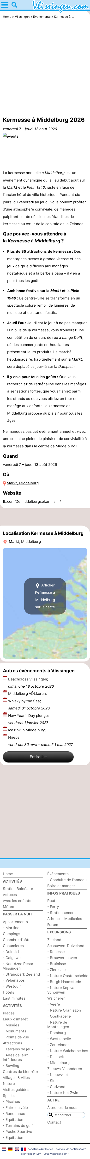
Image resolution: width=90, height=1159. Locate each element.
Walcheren (56, 998)
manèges (67, 209)
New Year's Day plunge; (28, 719)
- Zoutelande (58, 1044)
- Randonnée (14, 1113)
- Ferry (53, 906)
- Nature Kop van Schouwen (62, 990)
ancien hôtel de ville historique (31, 194)
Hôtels (8, 992)
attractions (37, 251)
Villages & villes (16, 1077)
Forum (52, 924)
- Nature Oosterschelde (67, 975)
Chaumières (13, 945)
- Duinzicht (12, 951)
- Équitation (13, 1119)
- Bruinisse (56, 963)
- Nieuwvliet (57, 1074)
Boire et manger (61, 886)
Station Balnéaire (18, 888)
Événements (58, 874)
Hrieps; (40, 741)
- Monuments (14, 1031)
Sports (9, 1095)
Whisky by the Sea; (29, 704)
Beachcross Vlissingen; (31, 683)
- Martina (11, 927)
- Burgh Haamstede (64, 981)
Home (8, 874)
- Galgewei (12, 957)
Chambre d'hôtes (17, 939)
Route (52, 900)
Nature (9, 1083)
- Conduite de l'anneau (67, 880)
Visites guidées (16, 1089)
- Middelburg (58, 1062)
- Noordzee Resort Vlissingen (19, 966)
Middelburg (17, 413)
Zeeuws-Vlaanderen (64, 1068)
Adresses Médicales (64, 918)
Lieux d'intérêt (15, 1019)
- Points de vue (16, 1037)
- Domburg (56, 1032)
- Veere (53, 1004)
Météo (8, 906)
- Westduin (12, 986)
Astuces (10, 894)
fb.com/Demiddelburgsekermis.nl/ (32, 501)
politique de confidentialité (71, 1148)
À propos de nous (62, 1107)
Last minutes (14, 998)
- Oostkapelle (59, 1016)
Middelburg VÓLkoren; (28, 693)
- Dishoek (55, 1056)
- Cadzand (56, 1086)
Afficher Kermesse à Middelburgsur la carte (45, 596)
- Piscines (11, 1101)
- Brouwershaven (62, 957)
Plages (9, 1013)
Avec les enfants (17, 900)
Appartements (15, 921)
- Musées (11, 1025)
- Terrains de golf (18, 1125)
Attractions (12, 1043)
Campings (11, 933)
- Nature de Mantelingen (58, 1024)
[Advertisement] (45, 67)
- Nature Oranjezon (64, 1010)
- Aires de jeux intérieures (15, 1057)
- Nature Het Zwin (62, 1092)
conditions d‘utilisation (40, 1148)
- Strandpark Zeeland (21, 974)
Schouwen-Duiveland (65, 945)
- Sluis (52, 1080)
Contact (54, 1122)
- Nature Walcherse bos (67, 1050)
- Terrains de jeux (18, 1049)
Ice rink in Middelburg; (27, 730)
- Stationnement (61, 912)
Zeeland (54, 939)
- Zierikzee (56, 969)
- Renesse (56, 951)
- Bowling (11, 1065)
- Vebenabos (14, 980)
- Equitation (13, 1137)
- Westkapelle (59, 1038)
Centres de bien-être (21, 1071)
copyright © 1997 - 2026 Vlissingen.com (44, 1153)
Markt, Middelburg (23, 483)
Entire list (38, 756)
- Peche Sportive (17, 1131)
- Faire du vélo (15, 1107)
